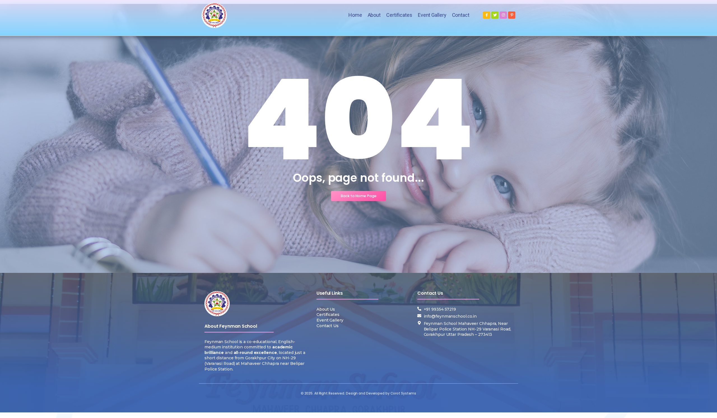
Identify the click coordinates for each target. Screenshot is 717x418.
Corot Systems (403, 393)
